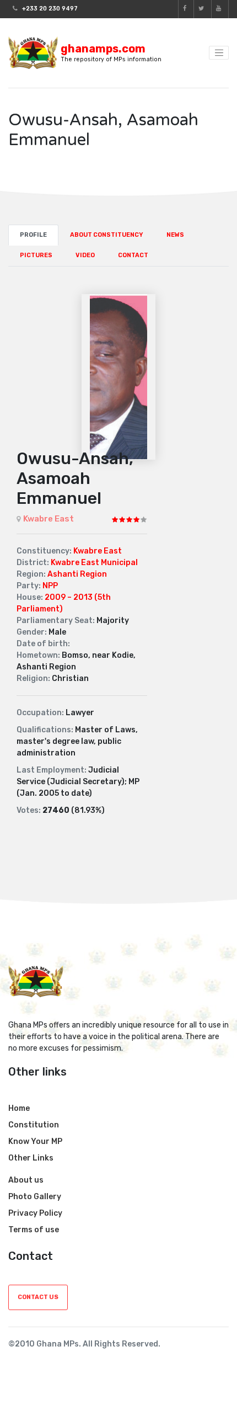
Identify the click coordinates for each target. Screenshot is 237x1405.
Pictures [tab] (36, 255)
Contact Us (38, 1297)
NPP (50, 585)
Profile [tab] (33, 234)
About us (26, 1180)
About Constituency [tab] (106, 234)
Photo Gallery (34, 1196)
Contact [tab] (133, 255)
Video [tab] (85, 255)
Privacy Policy (35, 1213)
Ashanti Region (77, 574)
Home (19, 1108)
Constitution (33, 1125)
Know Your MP (35, 1141)
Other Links (30, 1158)
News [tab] (175, 234)
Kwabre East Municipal (94, 562)
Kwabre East (48, 519)
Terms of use (33, 1229)
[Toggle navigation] (219, 53)
